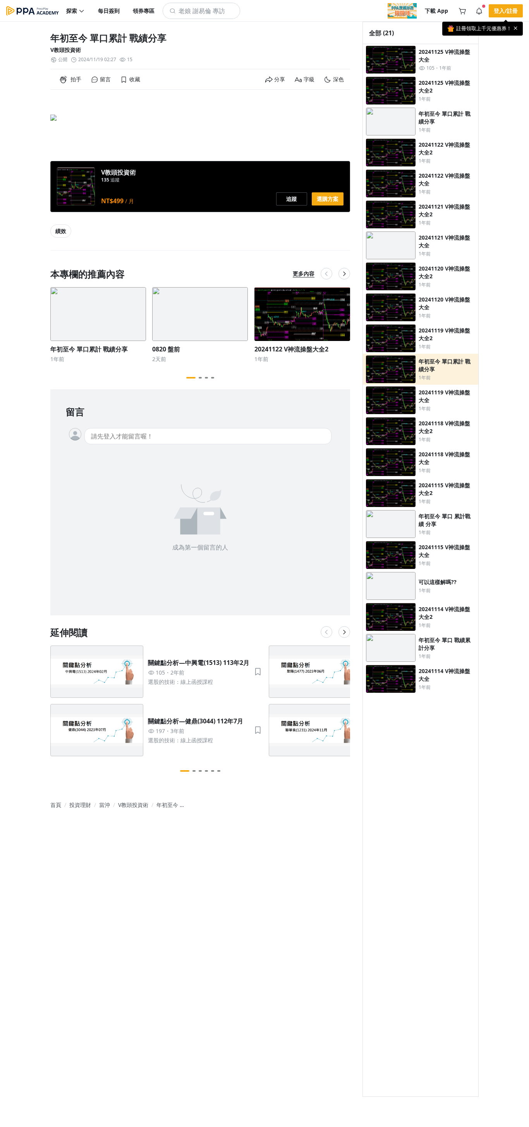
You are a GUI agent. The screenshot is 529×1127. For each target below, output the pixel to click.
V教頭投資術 (65, 49)
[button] (75, 10)
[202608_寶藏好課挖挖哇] (402, 11)
